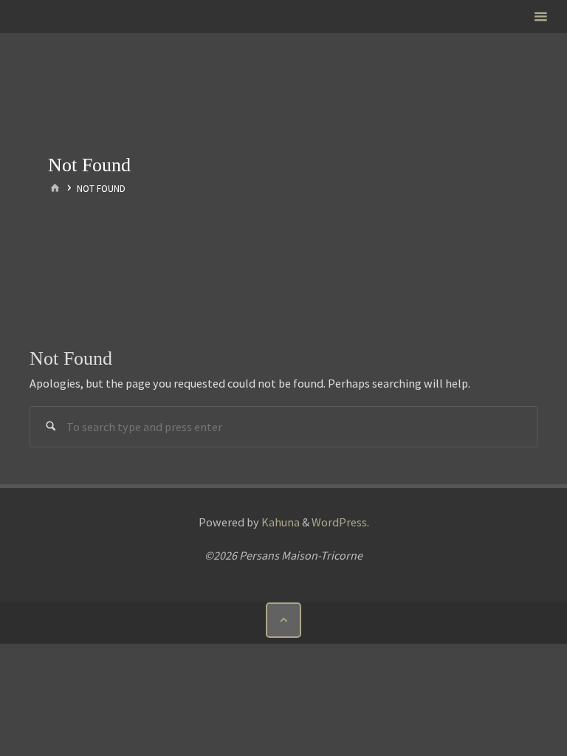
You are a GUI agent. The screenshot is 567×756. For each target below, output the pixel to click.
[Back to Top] (283, 620)
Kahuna (279, 522)
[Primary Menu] (540, 16)
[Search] (51, 427)
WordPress (339, 522)
